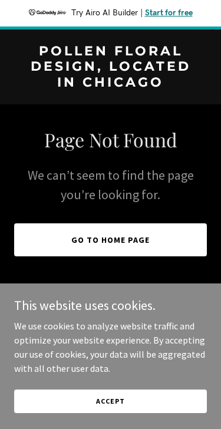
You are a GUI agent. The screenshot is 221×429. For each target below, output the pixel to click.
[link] (110, 83)
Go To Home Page (110, 240)
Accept (110, 401)
